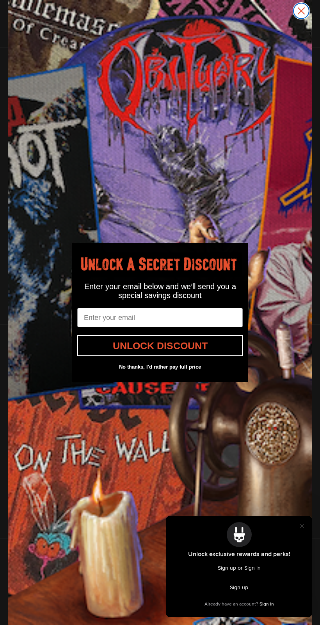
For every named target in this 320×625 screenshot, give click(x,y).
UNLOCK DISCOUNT (160, 345)
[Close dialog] (301, 11)
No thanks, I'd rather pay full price (160, 367)
